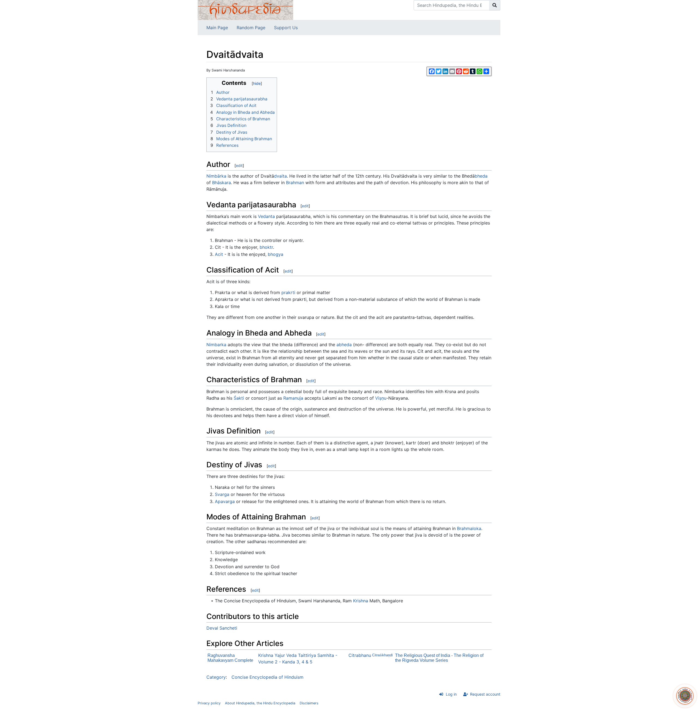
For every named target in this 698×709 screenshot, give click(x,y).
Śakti (239, 398)
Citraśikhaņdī (382, 655)
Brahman (295, 182)
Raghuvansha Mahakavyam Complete (230, 658)
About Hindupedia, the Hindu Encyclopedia (260, 703)
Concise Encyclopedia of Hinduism (267, 677)
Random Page (251, 27)
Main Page (217, 27)
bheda (481, 176)
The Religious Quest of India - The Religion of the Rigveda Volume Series (439, 658)
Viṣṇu (380, 398)
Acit (219, 254)
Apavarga (225, 501)
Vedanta (266, 216)
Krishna (360, 600)
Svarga (222, 494)
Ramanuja (293, 398)
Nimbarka (216, 344)
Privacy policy (209, 703)
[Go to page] (494, 5)
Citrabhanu (359, 655)
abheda (344, 344)
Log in (451, 694)
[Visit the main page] (245, 9)
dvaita (280, 176)
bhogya (275, 254)
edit (239, 165)
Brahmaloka (469, 528)
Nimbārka (216, 176)
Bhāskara (221, 182)
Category (216, 677)
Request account (485, 694)
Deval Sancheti (221, 628)
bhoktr (266, 247)
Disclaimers (309, 703)
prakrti (288, 292)
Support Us (286, 27)
